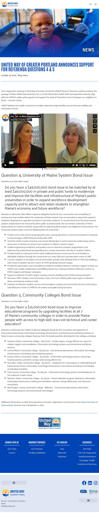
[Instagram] (95, 483)
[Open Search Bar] (90, 4)
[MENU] (96, 4)
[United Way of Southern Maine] (10, 4)
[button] (14, 483)
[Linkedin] (90, 483)
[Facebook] (84, 483)
